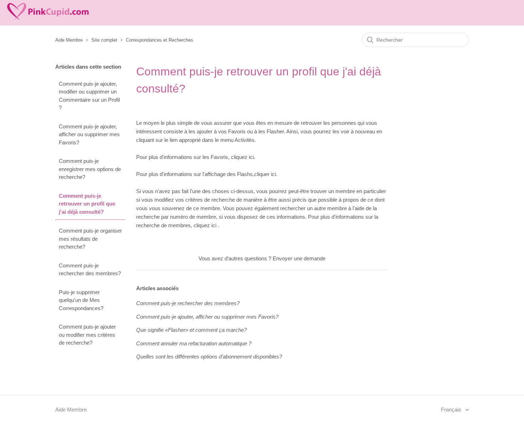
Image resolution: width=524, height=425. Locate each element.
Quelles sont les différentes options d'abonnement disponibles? (209, 357)
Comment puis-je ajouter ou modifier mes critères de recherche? (87, 335)
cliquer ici (265, 174)
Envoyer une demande (299, 258)
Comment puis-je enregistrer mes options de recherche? (90, 169)
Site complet (104, 40)
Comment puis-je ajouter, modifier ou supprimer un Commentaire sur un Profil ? (89, 96)
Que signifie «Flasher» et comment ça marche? (191, 330)
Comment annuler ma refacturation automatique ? (193, 343)
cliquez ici (242, 157)
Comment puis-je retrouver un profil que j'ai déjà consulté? (87, 204)
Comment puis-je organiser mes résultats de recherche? (90, 239)
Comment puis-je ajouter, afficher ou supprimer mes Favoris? (89, 134)
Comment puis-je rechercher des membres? (90, 269)
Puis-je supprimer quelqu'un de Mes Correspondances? (81, 300)
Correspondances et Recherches (159, 40)
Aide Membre (69, 40)
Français (452, 410)
